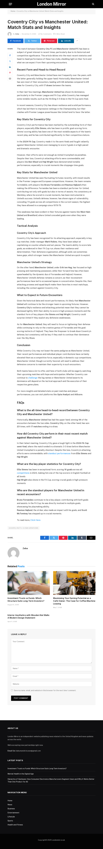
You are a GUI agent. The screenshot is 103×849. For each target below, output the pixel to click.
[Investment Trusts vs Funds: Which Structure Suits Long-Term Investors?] (29, 583)
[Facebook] (10, 55)
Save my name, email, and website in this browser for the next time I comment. (45, 690)
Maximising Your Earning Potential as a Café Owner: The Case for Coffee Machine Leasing (74, 601)
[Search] (93, 4)
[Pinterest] (10, 72)
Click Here (35, 520)
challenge (32, 378)
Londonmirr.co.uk (58, 840)
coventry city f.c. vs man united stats (23, 528)
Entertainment (13, 813)
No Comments (46, 34)
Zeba (17, 34)
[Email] (10, 78)
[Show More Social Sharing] (77, 41)
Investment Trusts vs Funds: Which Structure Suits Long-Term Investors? (26, 599)
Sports (10, 821)
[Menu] (10, 4)
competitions (23, 473)
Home (13, 11)
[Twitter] (10, 61)
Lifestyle (11, 817)
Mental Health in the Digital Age (21, 774)
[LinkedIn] (10, 67)
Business (11, 809)
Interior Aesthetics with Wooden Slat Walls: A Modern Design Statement (29, 616)
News (10, 805)
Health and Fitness (15, 825)
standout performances (59, 453)
